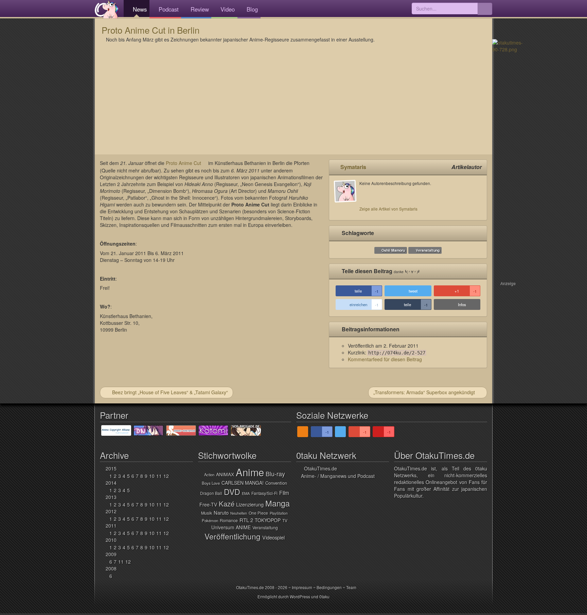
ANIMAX (225, 474)
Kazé (226, 504)
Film (284, 492)
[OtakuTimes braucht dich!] (507, 45)
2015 (111, 468)
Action (209, 474)
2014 (111, 482)
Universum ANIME (231, 527)
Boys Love (211, 483)
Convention (276, 483)
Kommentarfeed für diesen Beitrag (385, 359)
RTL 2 (246, 519)
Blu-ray (275, 473)
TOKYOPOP (268, 520)
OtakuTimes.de (107, 9)
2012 (111, 511)
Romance (229, 520)
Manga (277, 503)
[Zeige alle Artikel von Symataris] (346, 197)
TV (284, 520)
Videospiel (273, 537)
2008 (111, 568)
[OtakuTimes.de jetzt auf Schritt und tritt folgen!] (340, 431)
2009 (111, 554)
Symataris (353, 167)
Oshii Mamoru (393, 250)
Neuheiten (238, 513)
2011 (111, 525)
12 (166, 475)
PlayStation (279, 513)
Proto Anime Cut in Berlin (150, 29)
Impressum (302, 587)
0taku (324, 596)
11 (159, 475)
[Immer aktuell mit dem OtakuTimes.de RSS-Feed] (302, 431)
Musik (206, 513)
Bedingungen (329, 587)
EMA (246, 493)
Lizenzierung (250, 504)
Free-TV (208, 504)
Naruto (221, 512)
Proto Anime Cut (183, 163)
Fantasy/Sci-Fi (264, 493)
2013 (111, 497)
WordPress (300, 596)
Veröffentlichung (232, 536)
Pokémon (210, 520)
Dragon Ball (211, 493)
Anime (250, 472)
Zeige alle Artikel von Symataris (388, 209)
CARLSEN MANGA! (242, 482)
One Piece (258, 513)
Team (351, 587)
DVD (232, 491)
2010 (111, 539)
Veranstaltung (428, 250)
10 (152, 475)
